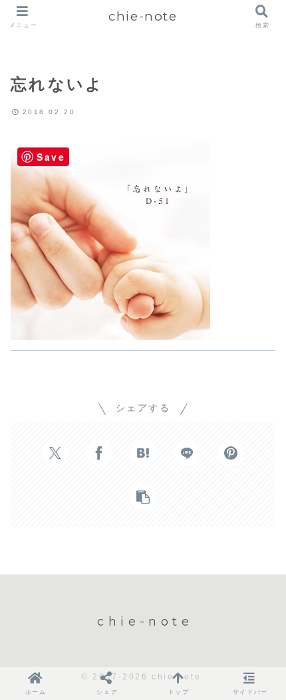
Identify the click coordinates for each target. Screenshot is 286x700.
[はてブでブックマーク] (143, 453)
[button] (143, 496)
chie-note (142, 16)
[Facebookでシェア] (99, 453)
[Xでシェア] (55, 453)
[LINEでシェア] (187, 453)
